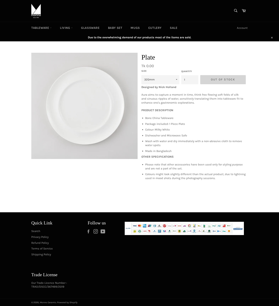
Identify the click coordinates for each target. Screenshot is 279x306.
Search (35, 231)
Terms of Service (42, 248)
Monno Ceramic (48, 302)
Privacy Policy (40, 237)
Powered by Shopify (67, 302)
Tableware (40, 28)
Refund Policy (40, 243)
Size (144, 71)
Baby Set (115, 28)
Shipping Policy (41, 254)
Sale (173, 28)
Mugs (135, 28)
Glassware (90, 28)
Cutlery (155, 28)
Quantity (186, 71)
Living (65, 28)
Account (242, 28)
